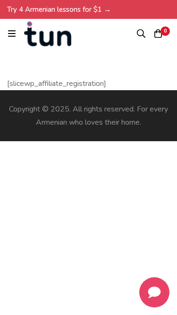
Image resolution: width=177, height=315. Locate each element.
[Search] (141, 33)
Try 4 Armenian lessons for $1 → (59, 9)
